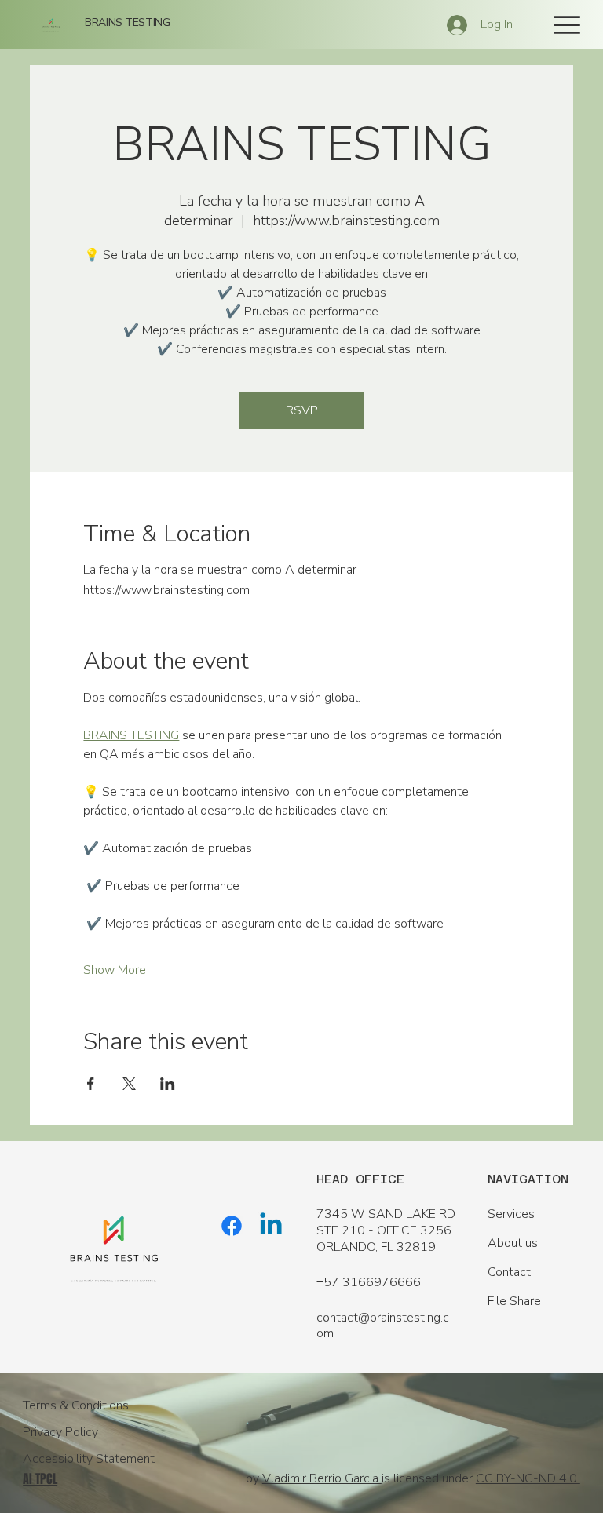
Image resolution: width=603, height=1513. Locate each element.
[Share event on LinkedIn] (167, 1083)
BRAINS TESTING (127, 22)
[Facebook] (231, 1225)
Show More (114, 970)
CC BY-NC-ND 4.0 (528, 1478)
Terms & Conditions (76, 1405)
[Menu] (566, 24)
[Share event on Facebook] (90, 1083)
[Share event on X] (129, 1083)
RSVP (302, 410)
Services (511, 1214)
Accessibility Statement (89, 1458)
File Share (514, 1301)
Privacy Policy (60, 1432)
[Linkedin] (271, 1225)
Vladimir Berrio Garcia (322, 1478)
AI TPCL (40, 1479)
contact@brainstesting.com (382, 1326)
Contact (509, 1272)
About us (513, 1243)
